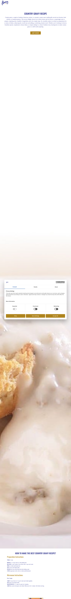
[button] (70, 3)
